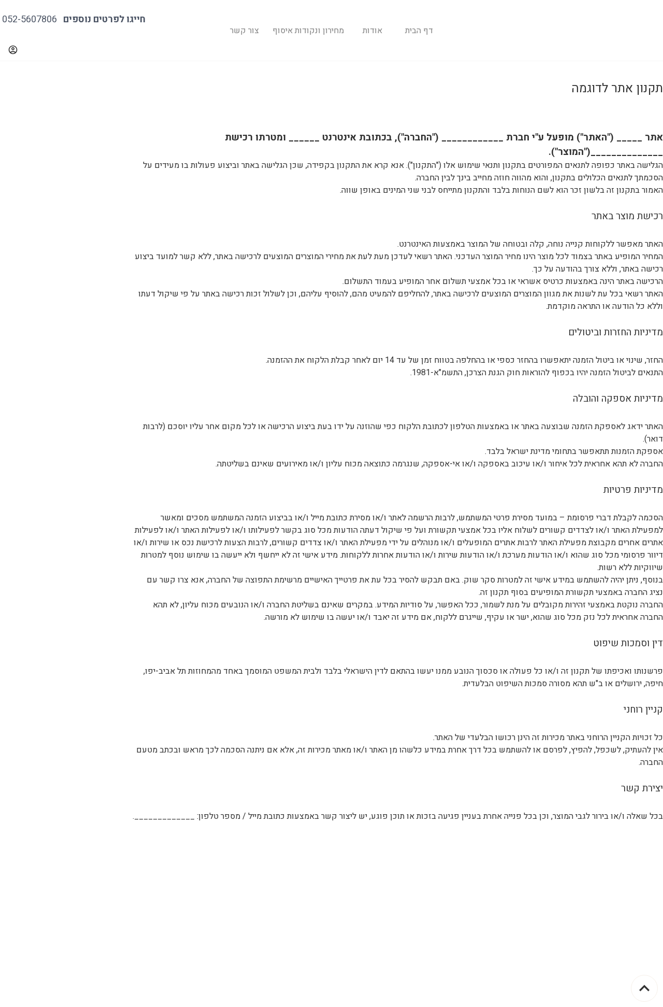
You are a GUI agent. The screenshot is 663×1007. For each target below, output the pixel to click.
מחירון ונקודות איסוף (308, 30)
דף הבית (419, 30)
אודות (372, 30)
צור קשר (244, 30)
